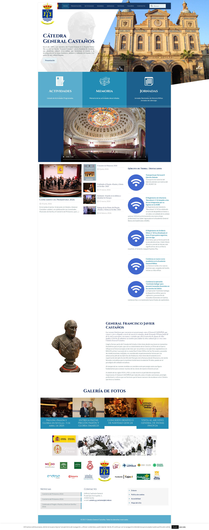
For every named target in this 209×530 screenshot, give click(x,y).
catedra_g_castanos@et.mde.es (100, 500)
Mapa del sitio (136, 503)
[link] (104, 445)
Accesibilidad (136, 499)
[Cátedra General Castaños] (48, 13)
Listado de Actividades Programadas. (60, 98)
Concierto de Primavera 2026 (57, 199)
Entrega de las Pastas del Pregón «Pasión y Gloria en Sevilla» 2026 (109, 208)
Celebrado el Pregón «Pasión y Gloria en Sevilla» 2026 (110, 185)
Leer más (182, 527)
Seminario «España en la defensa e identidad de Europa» (109, 197)
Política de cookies (137, 495)
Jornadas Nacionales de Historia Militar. (148, 98)
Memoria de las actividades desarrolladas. (104, 98)
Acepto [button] (175, 527)
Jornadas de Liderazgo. (149, 100)
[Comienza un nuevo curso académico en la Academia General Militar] (136, 274)
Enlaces (134, 490)
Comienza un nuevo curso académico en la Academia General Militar (155, 261)
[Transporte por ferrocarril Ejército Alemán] (136, 190)
